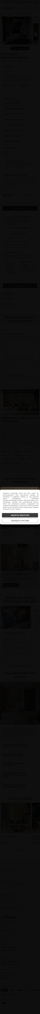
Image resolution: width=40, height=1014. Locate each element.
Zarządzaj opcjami (20, 520)
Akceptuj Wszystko (20, 515)
